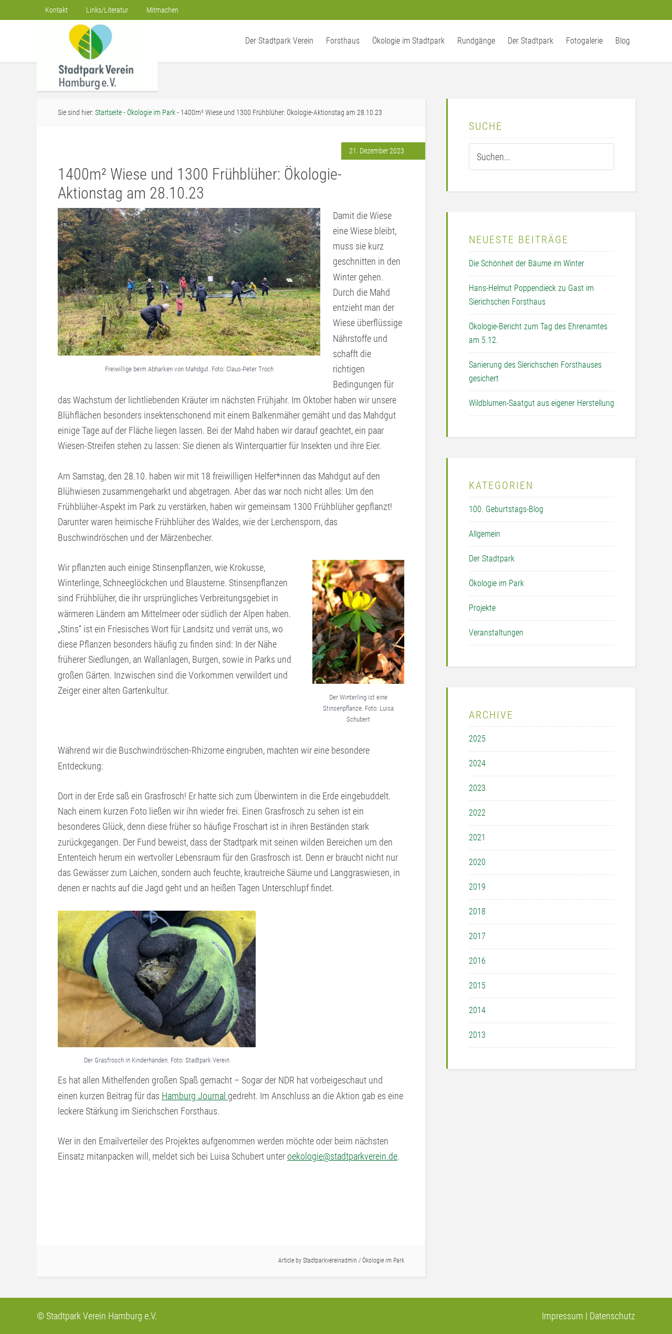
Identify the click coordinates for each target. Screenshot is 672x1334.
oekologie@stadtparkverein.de (342, 1156)
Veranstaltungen (496, 633)
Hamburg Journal (195, 1095)
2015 (477, 986)
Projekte (482, 608)
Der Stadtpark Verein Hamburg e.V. (97, 55)
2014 (477, 1010)
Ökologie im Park (383, 1260)
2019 (477, 887)
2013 (477, 1035)
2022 (477, 813)
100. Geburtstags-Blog (506, 509)
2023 (477, 788)
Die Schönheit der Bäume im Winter (526, 263)
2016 (477, 961)
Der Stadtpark (491, 559)
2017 (477, 936)
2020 (477, 862)
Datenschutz (612, 1315)
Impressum (562, 1315)
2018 (477, 911)
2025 (477, 739)
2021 (477, 837)
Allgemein (484, 534)
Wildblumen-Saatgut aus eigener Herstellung (541, 403)
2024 (477, 763)
